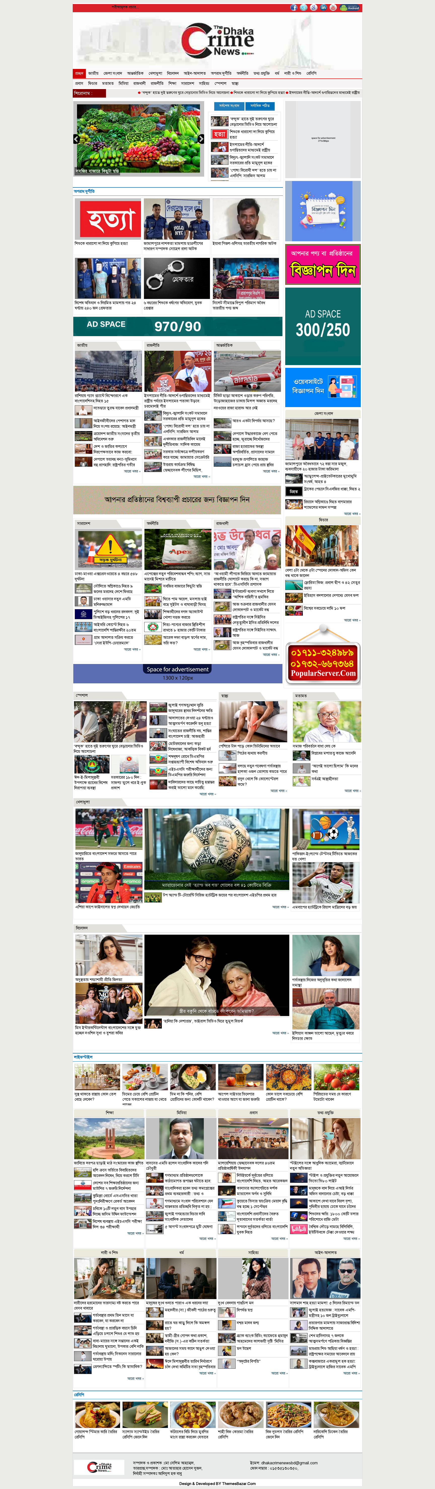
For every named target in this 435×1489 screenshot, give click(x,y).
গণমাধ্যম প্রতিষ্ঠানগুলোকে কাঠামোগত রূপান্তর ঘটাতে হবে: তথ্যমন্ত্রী (178, 1181)
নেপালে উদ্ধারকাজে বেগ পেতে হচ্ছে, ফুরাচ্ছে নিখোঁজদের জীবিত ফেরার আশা (245, 439)
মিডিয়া (123, 83)
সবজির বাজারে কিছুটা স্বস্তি (182, 586)
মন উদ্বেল (244, 1348)
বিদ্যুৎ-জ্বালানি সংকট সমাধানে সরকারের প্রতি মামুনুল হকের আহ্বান (242, 163)
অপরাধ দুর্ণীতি (221, 73)
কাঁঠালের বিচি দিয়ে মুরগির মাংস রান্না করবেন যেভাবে (189, 1434)
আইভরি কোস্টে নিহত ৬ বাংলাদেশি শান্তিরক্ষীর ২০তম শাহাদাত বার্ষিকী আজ (105, 630)
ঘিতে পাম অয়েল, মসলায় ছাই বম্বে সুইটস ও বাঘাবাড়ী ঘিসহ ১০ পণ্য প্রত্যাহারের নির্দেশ (175, 605)
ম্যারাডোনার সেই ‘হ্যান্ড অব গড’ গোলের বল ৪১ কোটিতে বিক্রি (216, 885)
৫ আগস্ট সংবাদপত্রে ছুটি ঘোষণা (188, 1226)
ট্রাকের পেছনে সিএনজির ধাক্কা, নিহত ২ (332, 489)
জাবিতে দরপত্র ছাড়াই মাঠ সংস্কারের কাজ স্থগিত (108, 1163)
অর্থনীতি (242, 73)
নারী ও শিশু (292, 73)
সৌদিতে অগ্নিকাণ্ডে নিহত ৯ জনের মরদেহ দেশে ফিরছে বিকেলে (104, 592)
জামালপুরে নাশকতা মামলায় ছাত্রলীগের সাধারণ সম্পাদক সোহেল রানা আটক (173, 246)
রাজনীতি (157, 83)
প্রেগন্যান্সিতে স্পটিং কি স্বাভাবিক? (117, 1366)
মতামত (108, 83)
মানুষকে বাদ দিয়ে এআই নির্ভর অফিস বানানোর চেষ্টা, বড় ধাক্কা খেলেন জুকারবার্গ (322, 1194)
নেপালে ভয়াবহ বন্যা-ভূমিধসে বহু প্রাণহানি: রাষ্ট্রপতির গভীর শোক (106, 465)
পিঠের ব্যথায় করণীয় (252, 753)
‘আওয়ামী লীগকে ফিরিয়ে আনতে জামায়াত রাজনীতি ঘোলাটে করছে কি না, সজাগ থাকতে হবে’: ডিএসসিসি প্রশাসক (245, 579)
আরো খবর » (132, 471)
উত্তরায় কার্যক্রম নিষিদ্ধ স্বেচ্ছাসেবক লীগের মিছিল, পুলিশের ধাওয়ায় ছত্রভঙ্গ (173, 470)
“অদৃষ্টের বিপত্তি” (249, 1361)
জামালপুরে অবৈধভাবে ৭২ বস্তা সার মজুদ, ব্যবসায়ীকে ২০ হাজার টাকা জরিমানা (316, 466)
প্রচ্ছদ (79, 73)
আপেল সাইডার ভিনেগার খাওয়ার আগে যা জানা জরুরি (239, 1097)
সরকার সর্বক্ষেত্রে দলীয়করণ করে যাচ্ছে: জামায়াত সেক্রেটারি (124, 171)
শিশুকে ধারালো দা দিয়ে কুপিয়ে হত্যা (205, 92)
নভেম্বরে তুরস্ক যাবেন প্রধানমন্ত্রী (116, 408)
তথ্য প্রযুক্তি (261, 73)
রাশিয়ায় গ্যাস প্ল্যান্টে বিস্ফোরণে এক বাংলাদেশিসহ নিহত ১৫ (101, 398)
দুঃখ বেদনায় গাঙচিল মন (235, 1303)
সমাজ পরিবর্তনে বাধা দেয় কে (314, 746)
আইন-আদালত (195, 73)
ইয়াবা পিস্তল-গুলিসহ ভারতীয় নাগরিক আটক (244, 243)
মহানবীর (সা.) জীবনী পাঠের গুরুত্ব (190, 1310)
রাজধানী (139, 83)
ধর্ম (277, 73)
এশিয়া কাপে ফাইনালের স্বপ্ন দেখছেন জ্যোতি (107, 907)
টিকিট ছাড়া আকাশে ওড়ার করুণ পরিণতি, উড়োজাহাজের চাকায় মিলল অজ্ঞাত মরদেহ (245, 398)
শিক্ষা (172, 83)
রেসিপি (311, 73)
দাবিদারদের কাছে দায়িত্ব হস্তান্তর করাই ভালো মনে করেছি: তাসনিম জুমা (182, 788)
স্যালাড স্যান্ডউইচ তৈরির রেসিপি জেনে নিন (140, 1434)
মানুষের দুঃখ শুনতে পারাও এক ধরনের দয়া (177, 1303)
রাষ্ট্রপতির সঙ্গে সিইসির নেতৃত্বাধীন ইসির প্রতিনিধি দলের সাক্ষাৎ (246, 623)
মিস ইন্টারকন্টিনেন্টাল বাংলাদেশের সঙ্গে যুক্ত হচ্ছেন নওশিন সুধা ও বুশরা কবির (108, 1030)
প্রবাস (79, 83)
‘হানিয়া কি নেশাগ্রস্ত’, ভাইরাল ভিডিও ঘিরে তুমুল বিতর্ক (203, 1021)
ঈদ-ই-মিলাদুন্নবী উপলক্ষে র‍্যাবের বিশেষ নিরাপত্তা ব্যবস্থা (90, 783)
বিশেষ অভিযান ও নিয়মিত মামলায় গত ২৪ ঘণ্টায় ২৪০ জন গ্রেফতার (105, 305)
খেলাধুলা (155, 73)
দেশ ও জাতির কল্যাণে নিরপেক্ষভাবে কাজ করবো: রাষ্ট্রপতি (103, 452)
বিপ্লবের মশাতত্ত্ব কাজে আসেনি (334, 753)
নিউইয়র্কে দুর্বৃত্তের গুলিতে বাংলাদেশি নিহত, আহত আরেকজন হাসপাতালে (252, 1181)
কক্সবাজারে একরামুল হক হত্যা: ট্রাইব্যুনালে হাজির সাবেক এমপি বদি (323, 1367)
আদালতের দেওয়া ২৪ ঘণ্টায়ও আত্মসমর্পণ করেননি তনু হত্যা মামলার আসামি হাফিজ (181, 724)
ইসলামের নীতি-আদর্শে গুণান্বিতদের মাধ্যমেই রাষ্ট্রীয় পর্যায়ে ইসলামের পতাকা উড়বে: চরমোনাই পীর (304, 92)
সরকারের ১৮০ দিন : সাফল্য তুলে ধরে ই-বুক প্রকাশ (128, 783)
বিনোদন (173, 73)
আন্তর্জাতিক (135, 73)
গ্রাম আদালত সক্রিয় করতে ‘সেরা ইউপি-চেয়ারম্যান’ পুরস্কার (104, 643)
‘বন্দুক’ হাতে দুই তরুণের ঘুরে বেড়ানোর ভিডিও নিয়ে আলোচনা (132, 92)
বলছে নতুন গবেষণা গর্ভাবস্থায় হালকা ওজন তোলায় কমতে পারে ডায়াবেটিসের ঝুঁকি (253, 772)
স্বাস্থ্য (235, 83)
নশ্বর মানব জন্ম (248, 1322)
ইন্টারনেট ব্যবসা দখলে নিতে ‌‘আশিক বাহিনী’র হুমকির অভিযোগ (244, 597)
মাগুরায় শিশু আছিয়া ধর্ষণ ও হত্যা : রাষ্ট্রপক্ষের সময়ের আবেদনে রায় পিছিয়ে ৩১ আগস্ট (324, 1354)
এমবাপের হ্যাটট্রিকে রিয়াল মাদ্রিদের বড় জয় (324, 907)
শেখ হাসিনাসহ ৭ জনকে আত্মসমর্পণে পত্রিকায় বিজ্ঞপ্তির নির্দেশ (321, 1341)
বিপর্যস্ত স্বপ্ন (244, 1310)
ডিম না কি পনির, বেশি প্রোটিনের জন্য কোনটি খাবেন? (192, 1097)
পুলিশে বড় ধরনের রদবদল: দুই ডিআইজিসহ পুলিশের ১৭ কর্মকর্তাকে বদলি (107, 617)
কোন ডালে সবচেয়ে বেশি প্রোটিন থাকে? (284, 1097)
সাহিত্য (204, 83)
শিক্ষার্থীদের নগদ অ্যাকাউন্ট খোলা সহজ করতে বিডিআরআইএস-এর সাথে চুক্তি (173, 617)
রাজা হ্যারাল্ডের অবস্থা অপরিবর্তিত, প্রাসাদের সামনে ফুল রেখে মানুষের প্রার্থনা (244, 452)
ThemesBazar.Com (239, 1483)
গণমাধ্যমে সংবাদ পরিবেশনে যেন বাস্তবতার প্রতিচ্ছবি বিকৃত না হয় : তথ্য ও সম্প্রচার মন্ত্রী (179, 1207)
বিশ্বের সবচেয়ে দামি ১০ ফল (324, 608)
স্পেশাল (220, 83)
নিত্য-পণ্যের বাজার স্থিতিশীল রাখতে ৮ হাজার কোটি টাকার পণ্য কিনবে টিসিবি (174, 630)
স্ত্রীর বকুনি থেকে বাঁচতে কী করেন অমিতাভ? (216, 1011)
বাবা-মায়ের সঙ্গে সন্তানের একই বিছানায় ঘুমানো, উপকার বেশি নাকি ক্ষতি (109, 1347)
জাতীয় (93, 73)
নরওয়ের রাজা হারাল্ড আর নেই (236, 408)
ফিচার (92, 83)
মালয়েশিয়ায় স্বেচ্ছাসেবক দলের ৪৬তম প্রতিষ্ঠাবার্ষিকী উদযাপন (246, 1166)
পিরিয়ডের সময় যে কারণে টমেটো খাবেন (332, 1097)
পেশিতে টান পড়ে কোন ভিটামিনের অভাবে (249, 746)
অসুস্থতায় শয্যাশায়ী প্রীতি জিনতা (98, 979)
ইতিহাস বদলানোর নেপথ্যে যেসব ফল (331, 595)
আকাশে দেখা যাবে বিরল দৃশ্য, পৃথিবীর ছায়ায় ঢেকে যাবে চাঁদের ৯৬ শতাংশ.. (323, 1207)
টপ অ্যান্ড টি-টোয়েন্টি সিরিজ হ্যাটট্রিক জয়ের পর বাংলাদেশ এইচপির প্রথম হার (219, 895)
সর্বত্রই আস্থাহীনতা (325, 778)
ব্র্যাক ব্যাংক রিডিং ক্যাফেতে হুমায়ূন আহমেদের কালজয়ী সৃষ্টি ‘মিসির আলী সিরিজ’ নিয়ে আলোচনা (253, 1341)
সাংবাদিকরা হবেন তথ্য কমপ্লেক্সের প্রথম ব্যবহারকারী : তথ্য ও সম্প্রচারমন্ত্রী (180, 1194)
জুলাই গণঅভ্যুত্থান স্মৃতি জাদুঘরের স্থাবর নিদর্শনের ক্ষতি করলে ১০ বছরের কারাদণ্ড (181, 711)
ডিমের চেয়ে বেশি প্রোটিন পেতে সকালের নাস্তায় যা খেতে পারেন (144, 1099)
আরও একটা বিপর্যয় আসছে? (254, 420)
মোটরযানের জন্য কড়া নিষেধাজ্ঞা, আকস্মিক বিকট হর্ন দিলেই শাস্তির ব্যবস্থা (180, 749)
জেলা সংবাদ (112, 73)
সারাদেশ (187, 83)
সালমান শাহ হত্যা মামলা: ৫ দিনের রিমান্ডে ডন (324, 1303)
